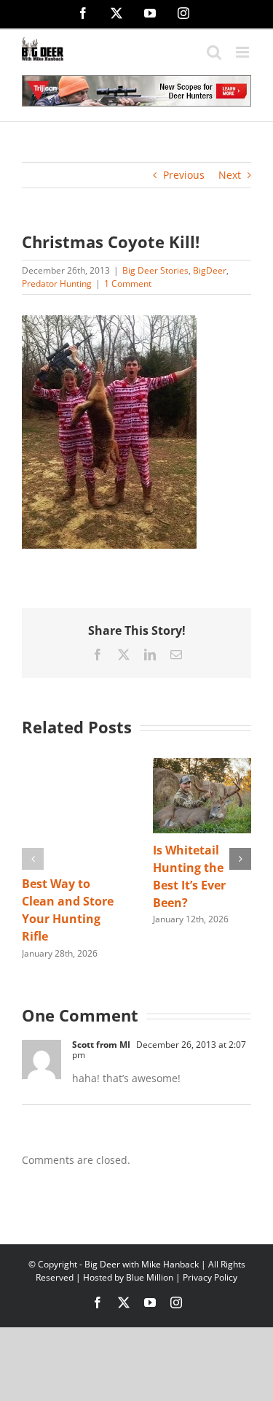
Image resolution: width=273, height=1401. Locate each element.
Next (229, 175)
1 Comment (127, 283)
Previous (184, 175)
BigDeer (209, 270)
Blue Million (149, 1277)
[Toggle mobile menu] (243, 52)
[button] (33, 859)
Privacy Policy (210, 1277)
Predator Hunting (57, 283)
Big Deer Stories (155, 270)
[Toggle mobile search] (214, 52)
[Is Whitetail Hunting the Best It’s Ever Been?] (202, 765)
